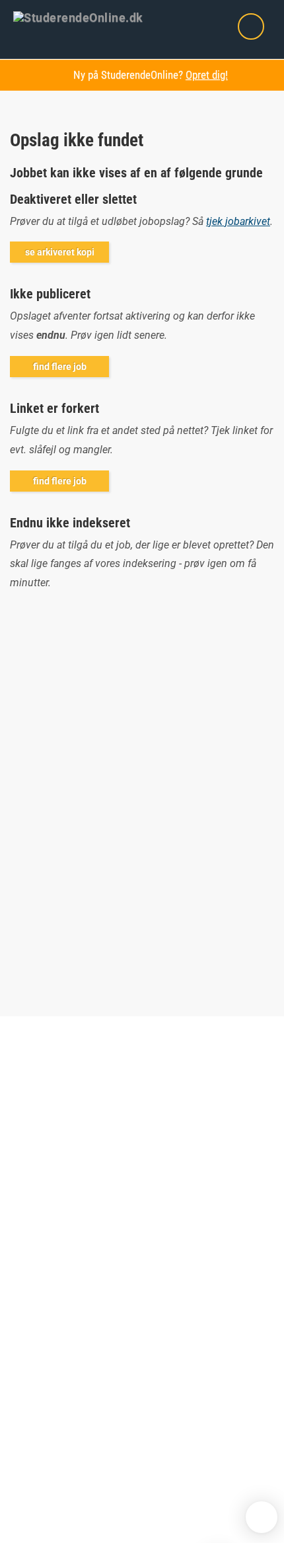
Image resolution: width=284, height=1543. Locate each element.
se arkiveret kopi (59, 252)
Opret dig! (207, 74)
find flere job (60, 366)
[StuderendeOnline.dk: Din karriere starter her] (86, 16)
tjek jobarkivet (238, 221)
